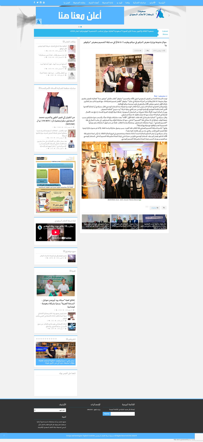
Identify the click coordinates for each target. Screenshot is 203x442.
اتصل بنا (67, 3)
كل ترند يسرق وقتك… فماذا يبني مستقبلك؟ (53, 55)
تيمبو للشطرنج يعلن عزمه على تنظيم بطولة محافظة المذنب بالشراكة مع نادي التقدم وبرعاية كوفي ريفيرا (96, 226)
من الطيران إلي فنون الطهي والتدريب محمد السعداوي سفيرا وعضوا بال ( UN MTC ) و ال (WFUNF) (56, 121)
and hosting (76, 436)
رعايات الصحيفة (79, 3)
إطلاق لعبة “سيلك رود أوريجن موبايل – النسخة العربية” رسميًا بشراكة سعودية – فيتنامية (58, 303)
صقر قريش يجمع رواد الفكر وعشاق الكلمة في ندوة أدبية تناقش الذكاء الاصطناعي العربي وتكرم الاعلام (51, 316)
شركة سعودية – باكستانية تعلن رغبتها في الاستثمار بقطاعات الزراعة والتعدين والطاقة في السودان (125, 226)
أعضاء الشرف (94, 3)
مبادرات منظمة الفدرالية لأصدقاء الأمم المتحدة (58, 88)
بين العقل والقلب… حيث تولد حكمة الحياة (53, 73)
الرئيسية (162, 3)
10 (37, 338)
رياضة (127, 3)
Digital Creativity (89, 436)
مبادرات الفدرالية (139, 3)
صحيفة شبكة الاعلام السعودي (104, 436)
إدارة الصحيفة (107, 3)
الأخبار (153, 3)
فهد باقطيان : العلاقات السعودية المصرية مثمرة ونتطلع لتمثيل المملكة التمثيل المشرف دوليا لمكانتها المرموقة (51, 133)
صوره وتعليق (70, 251)
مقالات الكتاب (70, 42)
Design (68, 436)
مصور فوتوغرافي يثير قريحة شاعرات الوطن (53, 256)
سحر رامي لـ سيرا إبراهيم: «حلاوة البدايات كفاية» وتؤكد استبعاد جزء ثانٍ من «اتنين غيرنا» (56, 361)
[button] (79, 27)
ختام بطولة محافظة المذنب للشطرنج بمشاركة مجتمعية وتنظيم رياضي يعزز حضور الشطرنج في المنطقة (153, 226)
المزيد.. (120, 3)
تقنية (73, 271)
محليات (153, 208)
